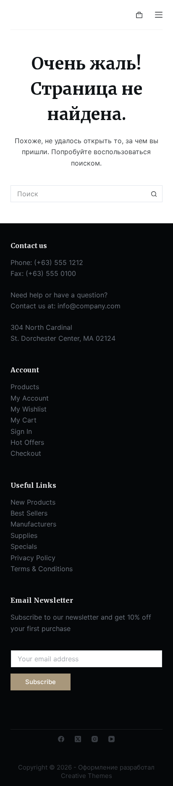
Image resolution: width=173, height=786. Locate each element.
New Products (32, 502)
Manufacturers (33, 524)
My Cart (23, 420)
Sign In (21, 431)
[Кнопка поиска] (154, 193)
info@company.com (89, 306)
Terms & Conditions (41, 568)
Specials (23, 546)
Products (24, 386)
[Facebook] (61, 739)
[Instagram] (95, 739)
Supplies (23, 535)
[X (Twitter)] (78, 739)
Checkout (25, 453)
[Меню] (159, 15)
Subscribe (40, 682)
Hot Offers (27, 442)
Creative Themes (86, 776)
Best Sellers (28, 513)
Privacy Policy (32, 557)
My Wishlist (28, 409)
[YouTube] (111, 739)
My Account (29, 398)
